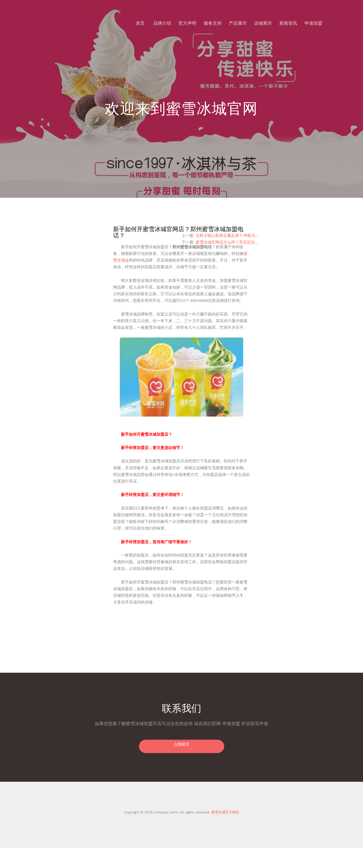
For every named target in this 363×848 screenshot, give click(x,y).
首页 (140, 23)
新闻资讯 (288, 23)
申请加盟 (313, 23)
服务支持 (213, 23)
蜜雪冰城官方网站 (224, 812)
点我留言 (181, 744)
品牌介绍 (162, 23)
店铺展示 (263, 23)
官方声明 (187, 23)
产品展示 (238, 23)
